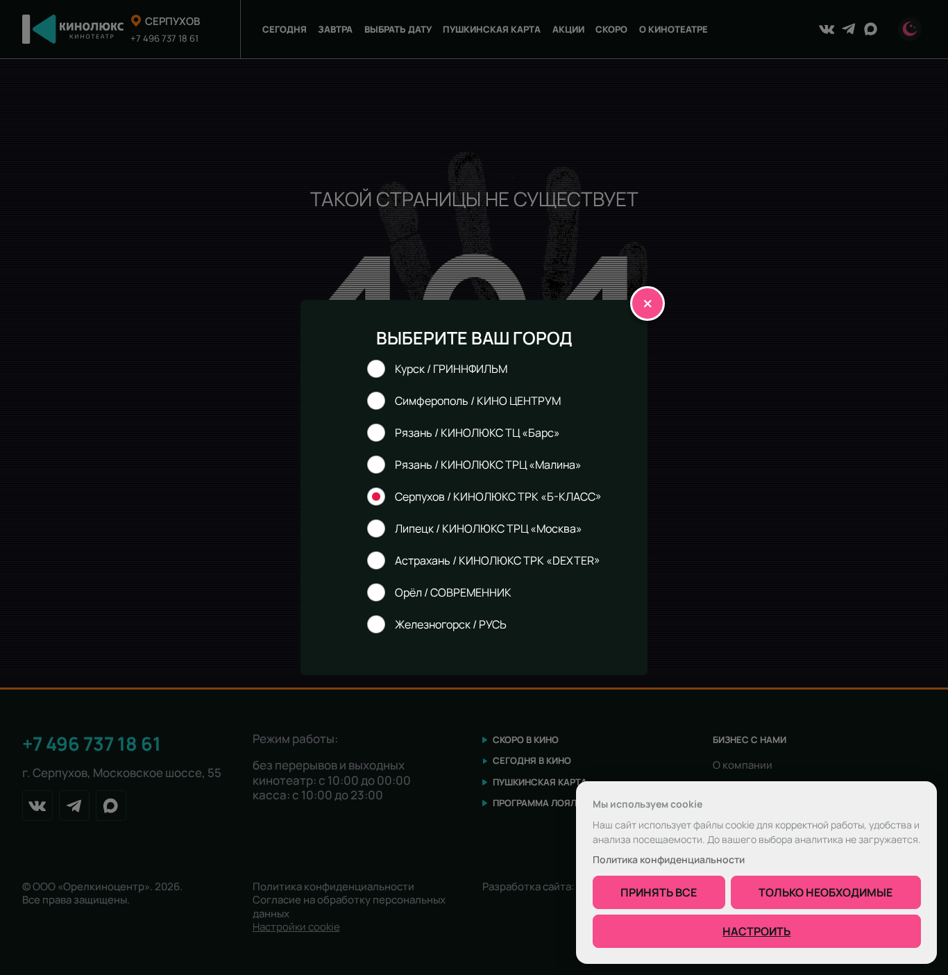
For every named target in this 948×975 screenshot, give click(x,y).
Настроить (756, 931)
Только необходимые (825, 892)
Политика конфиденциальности (669, 859)
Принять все (658, 892)
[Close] (647, 303)
